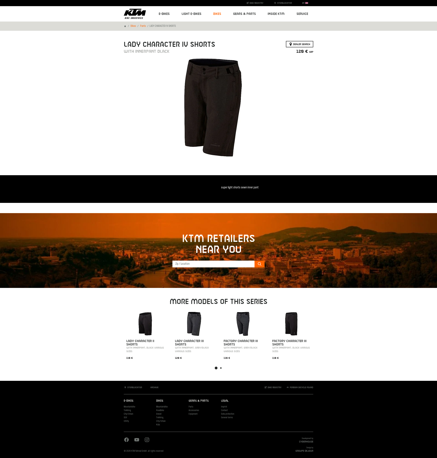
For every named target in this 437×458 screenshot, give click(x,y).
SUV (125, 417)
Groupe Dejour (304, 451)
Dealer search (301, 44)
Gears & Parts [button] (244, 14)
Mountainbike (129, 407)
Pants (143, 26)
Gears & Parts (199, 401)
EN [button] (303, 3)
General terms (227, 417)
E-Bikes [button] (164, 14)
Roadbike (160, 410)
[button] (216, 368)
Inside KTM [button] (276, 14)
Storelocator (284, 3)
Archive (154, 387)
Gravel (158, 414)
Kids (158, 425)
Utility (126, 421)
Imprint (224, 407)
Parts (191, 407)
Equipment (193, 414)
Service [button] (302, 14)
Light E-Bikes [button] (191, 14)
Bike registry (256, 3)
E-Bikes (128, 401)
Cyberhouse (306, 442)
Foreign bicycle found (301, 387)
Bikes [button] (217, 14)
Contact (224, 410)
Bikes (133, 26)
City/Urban (128, 414)
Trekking (127, 410)
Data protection (227, 414)
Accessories (194, 410)
